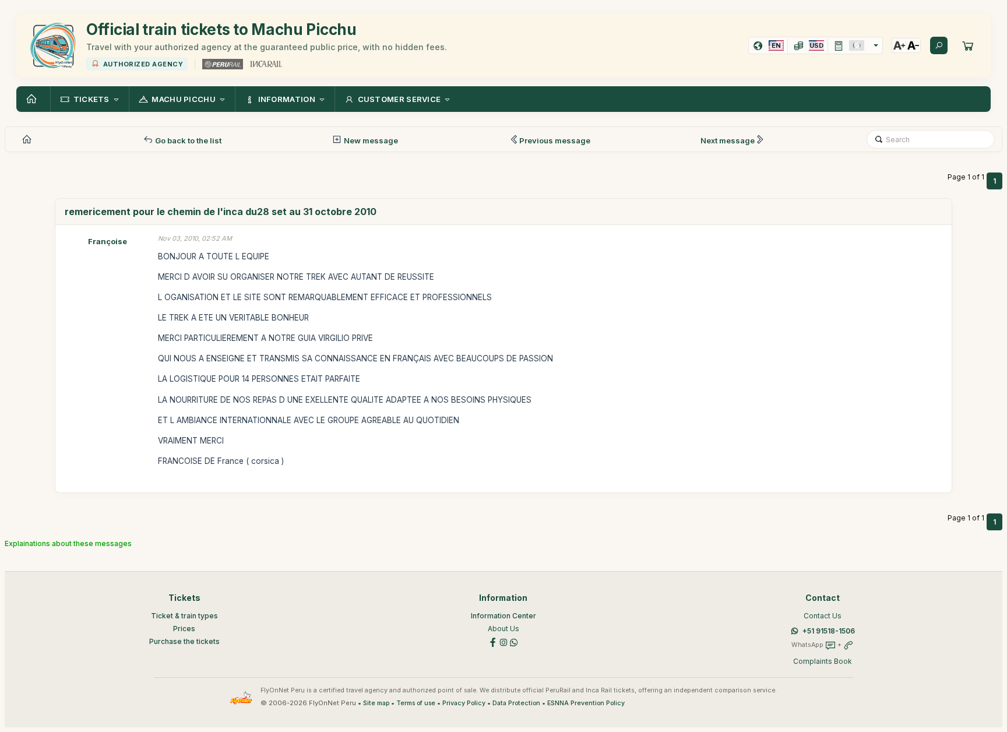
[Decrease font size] (913, 45)
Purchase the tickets (184, 641)
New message (370, 140)
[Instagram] (503, 642)
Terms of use (415, 703)
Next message (727, 140)
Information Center (503, 615)
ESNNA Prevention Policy (586, 703)
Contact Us (822, 615)
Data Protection (516, 703)
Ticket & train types (184, 615)
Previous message (554, 140)
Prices (184, 628)
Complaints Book (822, 661)
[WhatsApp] (514, 642)
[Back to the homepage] (33, 99)
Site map (376, 703)
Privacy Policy (463, 703)
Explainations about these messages (68, 543)
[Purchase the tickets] (968, 45)
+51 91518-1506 (828, 631)
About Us (503, 628)
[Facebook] (493, 642)
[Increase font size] (899, 45)
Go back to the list (187, 140)
